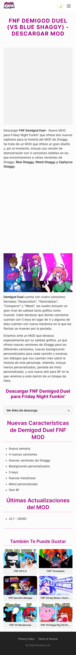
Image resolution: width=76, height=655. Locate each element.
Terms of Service (48, 638)
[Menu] (68, 6)
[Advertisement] (38, 86)
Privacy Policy (26, 638)
